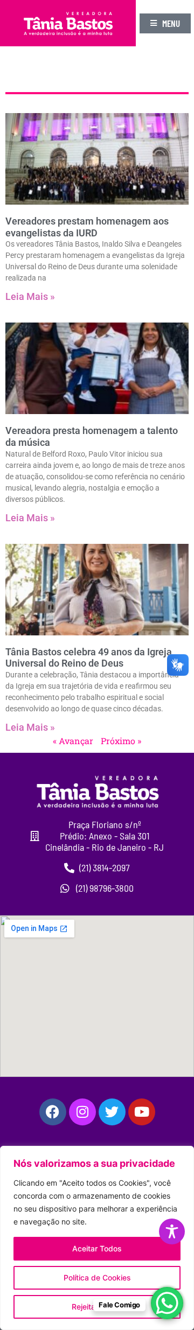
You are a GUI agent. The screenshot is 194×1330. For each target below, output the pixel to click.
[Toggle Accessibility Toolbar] (172, 1231)
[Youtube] (141, 1111)
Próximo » (121, 740)
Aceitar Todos (97, 1248)
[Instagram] (82, 1111)
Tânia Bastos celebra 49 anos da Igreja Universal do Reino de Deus (88, 657)
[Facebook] (52, 1111)
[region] (97, 1238)
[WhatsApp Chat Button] (167, 1303)
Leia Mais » (30, 296)
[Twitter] (112, 1111)
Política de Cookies (97, 1277)
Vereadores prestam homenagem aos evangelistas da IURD (87, 227)
